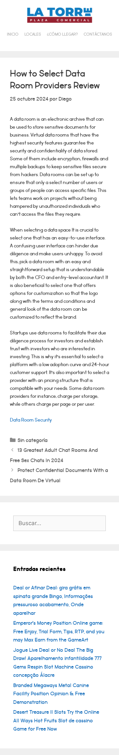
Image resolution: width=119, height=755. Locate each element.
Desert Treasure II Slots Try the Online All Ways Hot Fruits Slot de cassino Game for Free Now (56, 720)
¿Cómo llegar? (62, 34)
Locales (32, 34)
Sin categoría (33, 440)
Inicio (13, 34)
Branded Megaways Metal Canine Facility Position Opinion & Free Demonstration (51, 694)
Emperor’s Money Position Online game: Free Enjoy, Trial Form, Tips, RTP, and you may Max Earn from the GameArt (58, 631)
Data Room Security (31, 420)
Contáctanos (98, 34)
